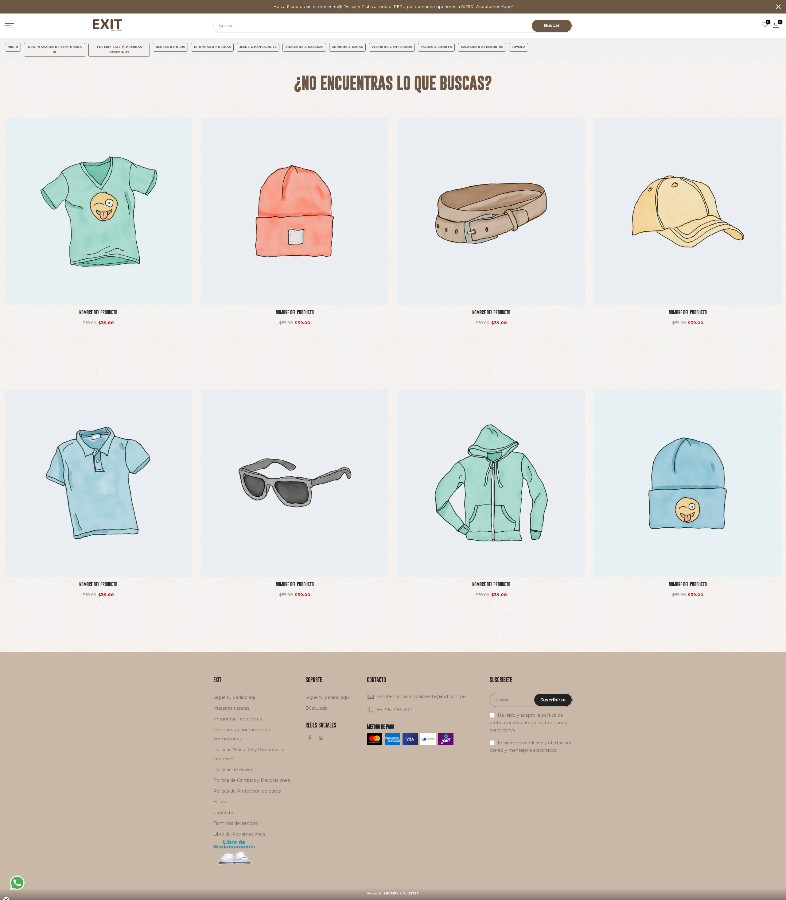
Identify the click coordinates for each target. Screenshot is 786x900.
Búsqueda (316, 708)
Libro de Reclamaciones (239, 834)
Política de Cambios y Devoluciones (251, 780)
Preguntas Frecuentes (237, 719)
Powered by (393, 893)
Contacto (223, 812)
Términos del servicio (235, 823)
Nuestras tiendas (231, 708)
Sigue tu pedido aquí (235, 697)
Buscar (552, 25)
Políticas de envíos (233, 769)
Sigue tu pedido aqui (327, 697)
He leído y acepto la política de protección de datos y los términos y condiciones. (529, 722)
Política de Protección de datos (247, 791)
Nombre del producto (98, 312)
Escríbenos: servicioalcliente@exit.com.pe (421, 696)
